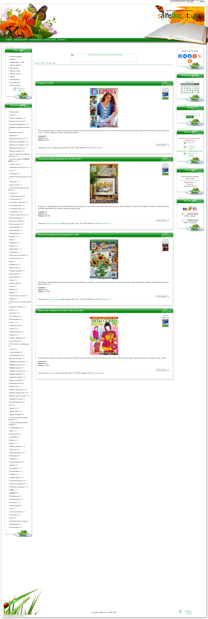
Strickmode (13, 502)
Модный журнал (15, 499)
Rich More (13, 313)
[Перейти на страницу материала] (104, 127)
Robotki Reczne (15, 319)
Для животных (15, 524)
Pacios (12, 286)
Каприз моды (14, 434)
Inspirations (13, 252)
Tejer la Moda (14, 341)
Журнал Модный (15, 414)
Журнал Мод (14, 411)
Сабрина (12, 474)
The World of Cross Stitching (19, 344)
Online (12, 280)
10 (187, 88)
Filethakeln (13, 243)
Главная (36, 63)
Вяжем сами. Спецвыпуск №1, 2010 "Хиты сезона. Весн (61, 310)
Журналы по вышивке (17, 142)
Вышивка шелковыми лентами (20, 127)
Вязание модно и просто (18, 396)
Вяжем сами (14, 386)
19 (192, 90)
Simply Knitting (15, 332)
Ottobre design (14, 283)
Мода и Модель (15, 462)
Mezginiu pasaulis (15, 271)
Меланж (12, 459)
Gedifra (12, 246)
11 (190, 88)
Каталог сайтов (15, 74)
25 (190, 92)
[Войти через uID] (180, 56)
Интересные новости (17, 121)
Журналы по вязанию (17, 145)
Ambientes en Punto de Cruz (19, 167)
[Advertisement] (104, 49)
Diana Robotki (14, 230)
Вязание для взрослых (17, 392)
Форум (12, 76)
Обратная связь (15, 85)
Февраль (49, 63)
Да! (11, 405)
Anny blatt (13, 173)
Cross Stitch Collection (17, 202)
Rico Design (14, 316)
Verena (12, 349)
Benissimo (13, 182)
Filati (11, 240)
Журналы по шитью (16, 148)
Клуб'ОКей (13, 437)
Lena (11, 508)
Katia (11, 261)
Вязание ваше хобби (16, 389)
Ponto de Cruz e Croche (17, 295)
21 (198, 90)
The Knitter (13, 515)
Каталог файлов (15, 65)
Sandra (12, 328)
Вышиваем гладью (16, 132)
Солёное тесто (14, 164)
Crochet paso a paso (16, 196)
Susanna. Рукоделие (16, 338)
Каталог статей (15, 71)
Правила (13, 59)
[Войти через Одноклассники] (190, 61)
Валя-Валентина (15, 355)
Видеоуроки (14, 68)
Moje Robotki (14, 277)
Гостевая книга (15, 82)
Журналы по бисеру (16, 138)
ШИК (11, 490)
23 (184, 92)
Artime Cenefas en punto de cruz (20, 176)
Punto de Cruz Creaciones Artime (20, 302)
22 (182, 92)
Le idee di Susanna (16, 512)
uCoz (24, 616)
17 (187, 90)
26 (192, 92)
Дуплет (12, 408)
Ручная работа (15, 527)
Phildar (12, 292)
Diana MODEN (15, 227)
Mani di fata (14, 267)
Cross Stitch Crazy (16, 205)
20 (195, 90)
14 (198, 88)
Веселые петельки (16, 358)
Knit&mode (13, 264)
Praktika (12, 299)
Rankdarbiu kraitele (16, 307)
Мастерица (13, 456)
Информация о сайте (17, 62)
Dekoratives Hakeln (16, 221)
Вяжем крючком (15, 383)
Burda (12, 518)
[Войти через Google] (199, 56)
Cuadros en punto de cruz (18, 215)
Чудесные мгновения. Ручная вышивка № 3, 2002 (58, 235)
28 (198, 92)
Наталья (12, 465)
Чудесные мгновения (17, 487)
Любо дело (13, 449)
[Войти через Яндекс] (194, 56)
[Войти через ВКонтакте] (185, 56)
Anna (11, 170)
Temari (12, 115)
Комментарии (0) (97, 147)
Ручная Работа (15, 471)
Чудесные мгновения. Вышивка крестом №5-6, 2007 (59, 159)
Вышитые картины (16, 377)
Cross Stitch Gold (15, 208)
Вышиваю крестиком (16, 361)
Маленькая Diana (15, 452)
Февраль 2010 (190, 82)
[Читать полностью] (162, 145)
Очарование (14, 468)
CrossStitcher (14, 212)
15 (182, 90)
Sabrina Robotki (15, 325)
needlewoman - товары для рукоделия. (190, 151)
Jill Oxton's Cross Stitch (17, 255)
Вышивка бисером (16, 364)
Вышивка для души (16, 371)
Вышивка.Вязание (16, 374)
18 (190, 90)
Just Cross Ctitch (15, 258)
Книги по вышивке (16, 118)
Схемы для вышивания (17, 124)
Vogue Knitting (15, 352)
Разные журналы (15, 151)
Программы (14, 112)
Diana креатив (14, 233)
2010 (42, 63)
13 (195, 88)
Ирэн (11, 431)
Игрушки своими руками (18, 521)
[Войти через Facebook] (190, 56)
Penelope (13, 289)
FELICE (12, 236)
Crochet (12, 193)
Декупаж (13, 135)
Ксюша (12, 443)
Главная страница (16, 56)
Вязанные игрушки (16, 399)
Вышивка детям (15, 368)
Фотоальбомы (15, 79)
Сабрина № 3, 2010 (45, 83)
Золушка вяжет (15, 428)
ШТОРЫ (13, 493)
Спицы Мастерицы (16, 480)
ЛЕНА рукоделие (15, 446)
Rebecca (12, 310)
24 (187, 92)
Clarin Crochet (14, 185)
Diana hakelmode (15, 224)
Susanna (12, 335)
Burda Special (14, 496)
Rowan (12, 322)
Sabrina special (14, 505)
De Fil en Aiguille (15, 218)
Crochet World (14, 199)
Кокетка (12, 440)
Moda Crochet (14, 274)
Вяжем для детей (15, 380)
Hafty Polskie (14, 249)
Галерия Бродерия (16, 402)
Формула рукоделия (16, 484)
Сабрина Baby (14, 477)
